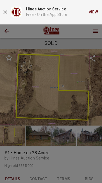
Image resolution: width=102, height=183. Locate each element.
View (93, 12)
